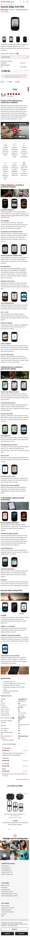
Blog (2, 916)
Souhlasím (21, 933)
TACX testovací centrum (7, 891)
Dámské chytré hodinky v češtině (9, 895)
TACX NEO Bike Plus (6, 870)
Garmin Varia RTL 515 (6, 872)
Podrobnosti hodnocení (21, 9)
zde (16, 925)
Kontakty (3, 914)
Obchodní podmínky (6, 909)
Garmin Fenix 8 (5, 866)
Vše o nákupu (5, 903)
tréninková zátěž (11, 215)
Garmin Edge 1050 (6, 868)
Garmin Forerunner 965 (7, 874)
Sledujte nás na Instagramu (15, 839)
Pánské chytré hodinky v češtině (9, 893)
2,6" (19, 711)
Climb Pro (10, 185)
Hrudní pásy (4, 887)
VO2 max (23, 213)
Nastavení (14, 929)
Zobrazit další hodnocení (22, 779)
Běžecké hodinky (5, 885)
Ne (18, 709)
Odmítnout (7, 933)
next (28, 800)
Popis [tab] (15, 89)
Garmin (7, 11)
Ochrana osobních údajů (7, 912)
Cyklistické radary (5, 889)
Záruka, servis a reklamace (8, 907)
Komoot (24, 661)
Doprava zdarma (5, 905)
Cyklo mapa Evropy (23, 736)
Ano (19, 703)
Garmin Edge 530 (22, 699)
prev (1, 800)
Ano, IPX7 (20, 707)
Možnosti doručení (5, 65)
